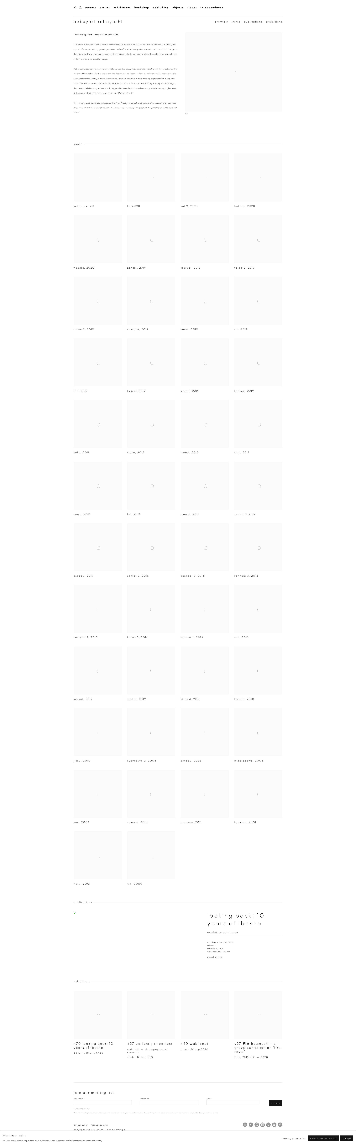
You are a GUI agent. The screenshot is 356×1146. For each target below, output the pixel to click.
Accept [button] (346, 1138)
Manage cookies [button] (99, 1125)
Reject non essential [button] (323, 1138)
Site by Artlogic (116, 1130)
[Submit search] (75, 7)
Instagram (256, 1125)
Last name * (145, 1099)
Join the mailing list (245, 1125)
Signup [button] (275, 1103)
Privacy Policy (149, 1113)
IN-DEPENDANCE (211, 7)
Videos (192, 7)
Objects (178, 7)
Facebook (251, 1125)
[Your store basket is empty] (80, 8)
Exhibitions (122, 7)
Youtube (274, 1125)
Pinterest (280, 1125)
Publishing (161, 7)
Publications (253, 22)
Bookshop (141, 7)
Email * (209, 1099)
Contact (90, 7)
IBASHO (276, 8)
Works (236, 22)
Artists (105, 7)
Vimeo (268, 1125)
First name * (79, 1099)
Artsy (262, 1125)
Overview (221, 22)
